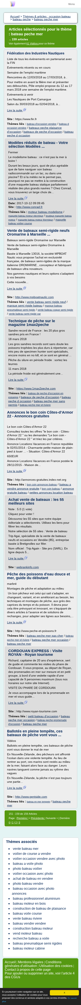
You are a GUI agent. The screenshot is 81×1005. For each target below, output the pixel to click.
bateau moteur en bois (29, 903)
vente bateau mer (25, 848)
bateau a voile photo (28, 863)
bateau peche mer (19, 643)
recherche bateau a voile (31, 938)
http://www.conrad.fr (29, 207)
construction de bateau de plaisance (39, 908)
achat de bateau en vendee (33, 878)
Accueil (10, 962)
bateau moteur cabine (29, 948)
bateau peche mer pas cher (45, 635)
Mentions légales (30, 962)
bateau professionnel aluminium (36, 898)
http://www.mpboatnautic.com (34, 297)
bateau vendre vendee (29, 923)
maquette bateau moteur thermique (35, 220)
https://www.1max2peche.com (36, 388)
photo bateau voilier (27, 868)
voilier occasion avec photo (33, 873)
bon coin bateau (51, 488)
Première (22, 818)
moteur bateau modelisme (45, 212)
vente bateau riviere (27, 918)
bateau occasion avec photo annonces (33, 891)
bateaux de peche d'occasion (42, 131)
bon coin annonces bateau (42, 484)
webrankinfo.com (27, 567)
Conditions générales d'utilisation (33, 964)
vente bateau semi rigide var (25, 313)
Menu (71, 4)
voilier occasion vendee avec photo (39, 858)
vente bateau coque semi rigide (55, 309)
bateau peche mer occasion (50, 639)
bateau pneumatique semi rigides (37, 943)
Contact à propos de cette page (28, 969)
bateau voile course (27, 913)
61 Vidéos (32, 43)
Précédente (38, 818)
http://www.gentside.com (31, 796)
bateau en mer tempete (38, 801)
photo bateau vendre (28, 883)
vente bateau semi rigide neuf (46, 301)
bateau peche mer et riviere (35, 405)
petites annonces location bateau (51, 492)
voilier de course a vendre (32, 853)
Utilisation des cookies (55, 966)
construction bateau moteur (33, 928)
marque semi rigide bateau (24, 305)
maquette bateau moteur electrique (25, 216)
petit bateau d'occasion (43, 716)
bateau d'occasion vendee (41, 124)
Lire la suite (15, 110)
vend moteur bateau (27, 933)
